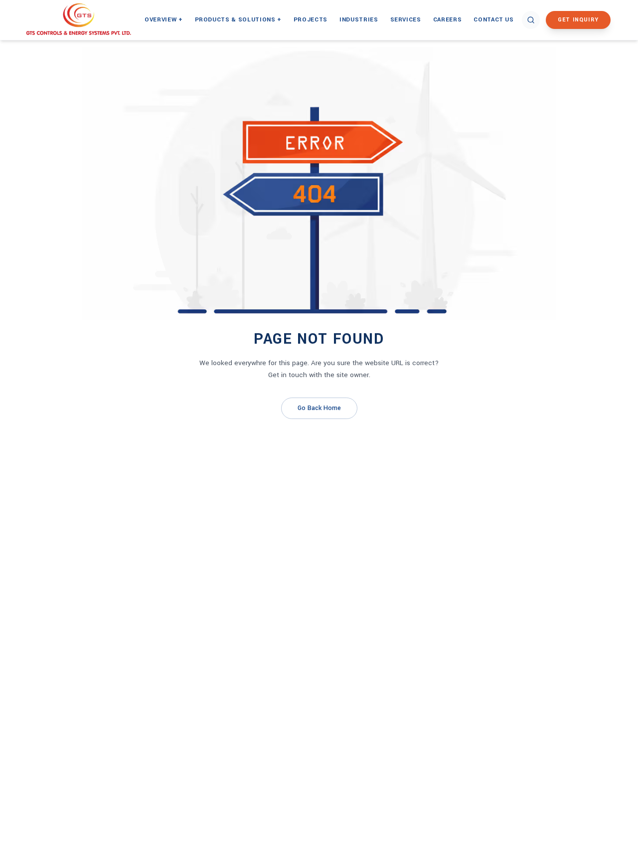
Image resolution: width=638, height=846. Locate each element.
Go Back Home (319, 408)
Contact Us (494, 19)
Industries (358, 19)
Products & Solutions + (238, 19)
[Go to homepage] (90, 20)
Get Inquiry (578, 19)
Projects (310, 19)
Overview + (164, 19)
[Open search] (531, 20)
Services (405, 19)
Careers (447, 19)
